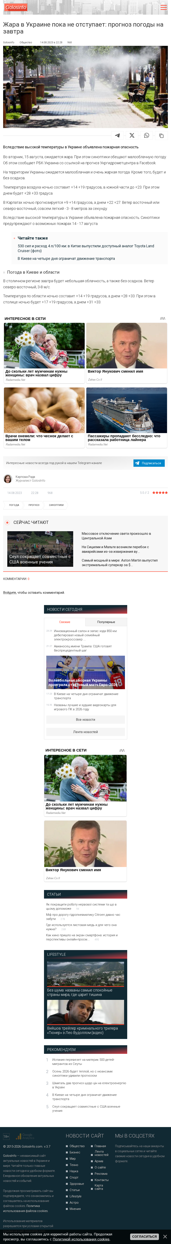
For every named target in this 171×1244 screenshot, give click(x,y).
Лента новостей (85, 732)
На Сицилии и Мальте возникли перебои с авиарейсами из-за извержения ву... (115, 549)
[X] (132, 135)
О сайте (100, 1167)
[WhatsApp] (146, 135)
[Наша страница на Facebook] (119, 1172)
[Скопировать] (161, 135)
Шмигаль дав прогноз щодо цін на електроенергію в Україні (89, 1085)
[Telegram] (117, 135)
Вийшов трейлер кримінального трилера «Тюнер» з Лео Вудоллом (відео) (82, 1030)
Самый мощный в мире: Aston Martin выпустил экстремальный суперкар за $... (120, 562)
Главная (100, 1146)
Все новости (85, 720)
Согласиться (144, 1236)
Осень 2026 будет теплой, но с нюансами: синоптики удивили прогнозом (82, 1073)
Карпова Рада (25, 476)
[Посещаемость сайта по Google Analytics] (25, 1136)
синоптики (56, 505)
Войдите (9, 593)
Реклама (101, 1173)
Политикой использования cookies (81, 1239)
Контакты (102, 1180)
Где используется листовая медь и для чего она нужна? (81, 927)
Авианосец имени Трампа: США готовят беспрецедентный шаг (83, 648)
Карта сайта (99, 1187)
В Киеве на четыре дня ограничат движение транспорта (66, 258)
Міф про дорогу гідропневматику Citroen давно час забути (83, 917)
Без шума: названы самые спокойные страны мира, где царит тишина (79, 992)
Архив (99, 1161)
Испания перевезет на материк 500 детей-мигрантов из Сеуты (83, 1062)
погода (14, 505)
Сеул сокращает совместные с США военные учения (86, 1109)
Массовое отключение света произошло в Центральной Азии (116, 535)
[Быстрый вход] (155, 7)
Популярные (106, 622)
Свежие (64, 622)
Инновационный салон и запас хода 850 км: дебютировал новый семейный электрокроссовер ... (85, 635)
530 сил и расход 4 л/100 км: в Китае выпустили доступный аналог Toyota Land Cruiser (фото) (86, 248)
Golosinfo (16, 7)
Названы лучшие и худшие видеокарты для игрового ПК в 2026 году (85, 707)
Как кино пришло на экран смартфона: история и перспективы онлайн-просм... (82, 937)
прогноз (34, 505)
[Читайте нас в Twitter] (132, 1172)
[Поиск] (146, 7)
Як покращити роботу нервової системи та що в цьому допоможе (81, 907)
